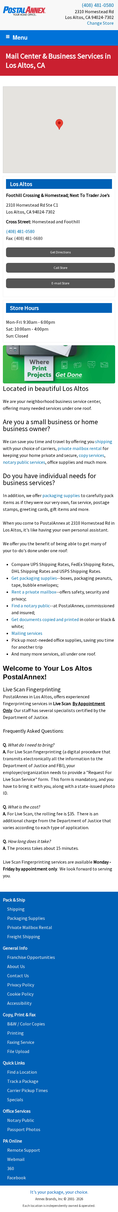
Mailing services (26, 633)
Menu (20, 37)
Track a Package (22, 1081)
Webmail (16, 1159)
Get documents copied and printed (45, 619)
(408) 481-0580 (98, 5)
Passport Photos (23, 1129)
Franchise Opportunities (31, 957)
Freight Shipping (23, 936)
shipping (103, 441)
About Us (16, 966)
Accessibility (19, 1003)
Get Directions (60, 252)
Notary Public (20, 1120)
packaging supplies (61, 495)
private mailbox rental (80, 448)
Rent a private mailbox (33, 592)
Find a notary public (30, 605)
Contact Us (18, 975)
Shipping (16, 909)
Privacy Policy (20, 985)
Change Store (100, 23)
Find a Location (22, 1072)
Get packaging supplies (34, 578)
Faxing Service (20, 1042)
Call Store (60, 267)
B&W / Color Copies (26, 1024)
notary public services (24, 462)
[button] (59, 124)
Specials (15, 1099)
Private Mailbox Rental (29, 927)
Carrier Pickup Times (27, 1090)
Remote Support (23, 1150)
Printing (15, 1033)
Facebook (16, 1177)
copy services (91, 455)
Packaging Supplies (26, 918)
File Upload (18, 1051)
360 (10, 1168)
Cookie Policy (20, 994)
